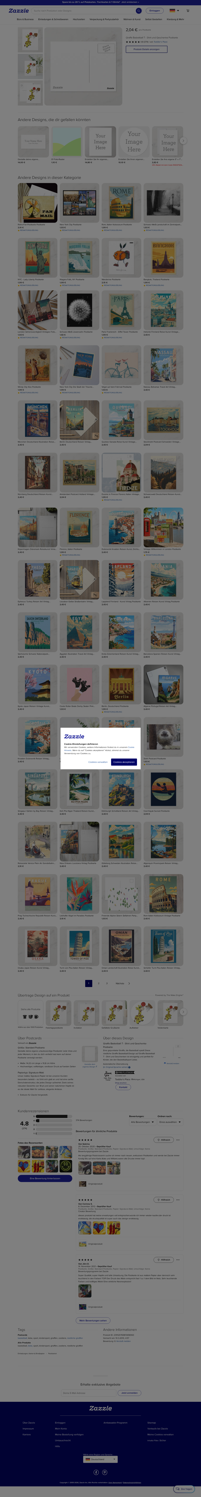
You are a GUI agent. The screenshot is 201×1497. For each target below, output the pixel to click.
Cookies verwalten (98, 762)
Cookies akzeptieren (124, 762)
